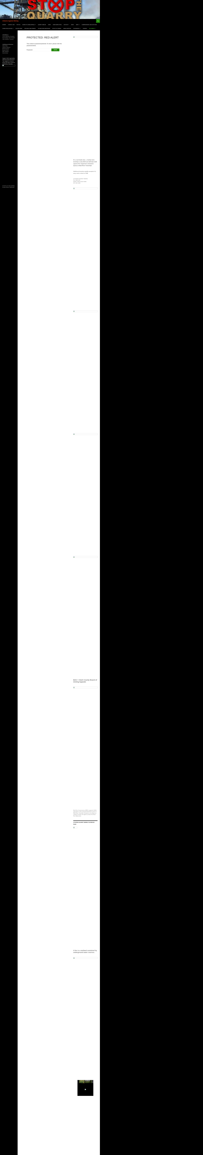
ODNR (49, 24)
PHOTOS (18, 24)
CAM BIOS (85, 28)
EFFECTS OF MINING (56, 28)
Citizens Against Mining (10, 21)
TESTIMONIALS (76, 28)
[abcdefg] (82, 1081)
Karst (72, 24)
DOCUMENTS (92, 28)
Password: (30, 50)
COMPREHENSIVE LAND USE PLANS (89, 24)
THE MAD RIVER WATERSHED (44, 28)
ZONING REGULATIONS (7, 28)
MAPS (77, 24)
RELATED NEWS (19, 28)
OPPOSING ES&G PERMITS (30, 28)
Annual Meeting (67, 28)
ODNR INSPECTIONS (57, 24)
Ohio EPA (66, 24)
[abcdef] (88, 1081)
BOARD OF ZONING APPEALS (28, 24)
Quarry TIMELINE (42, 24)
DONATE (4, 24)
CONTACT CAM (11, 24)
